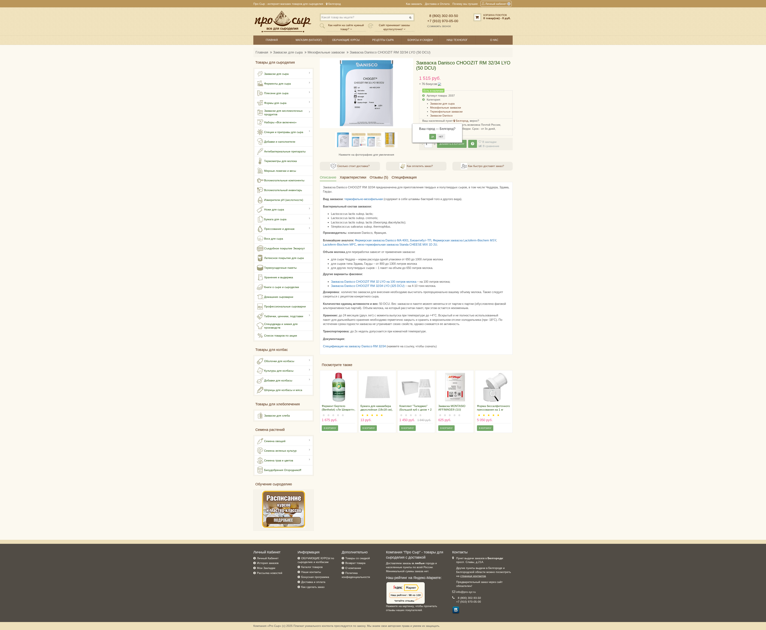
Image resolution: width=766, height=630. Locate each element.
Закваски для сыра (288, 52)
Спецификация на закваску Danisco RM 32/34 (354, 346)
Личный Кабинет (267, 558)
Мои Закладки (266, 568)
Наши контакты (311, 572)
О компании (353, 568)
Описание (328, 177)
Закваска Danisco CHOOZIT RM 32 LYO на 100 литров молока (373, 281)
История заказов (267, 563)
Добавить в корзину (451, 144)
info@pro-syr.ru (466, 591)
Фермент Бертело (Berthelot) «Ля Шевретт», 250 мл (338, 409)
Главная (262, 52)
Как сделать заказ (312, 587)
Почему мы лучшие (465, 3)
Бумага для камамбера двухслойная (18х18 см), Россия (376, 409)
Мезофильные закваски (326, 52)
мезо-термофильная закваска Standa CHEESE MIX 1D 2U (397, 244)
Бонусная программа (315, 577)
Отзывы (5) (379, 177)
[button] (325, 93)
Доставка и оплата (313, 582)
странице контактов (473, 576)
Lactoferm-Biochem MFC (339, 244)
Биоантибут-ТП (420, 240)
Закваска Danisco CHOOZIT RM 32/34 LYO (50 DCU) (390, 52)
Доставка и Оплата (437, 3)
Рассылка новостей (269, 573)
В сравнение (491, 146)
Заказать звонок (440, 26)
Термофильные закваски (446, 111)
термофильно (353, 199)
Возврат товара (355, 563)
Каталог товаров (312, 567)
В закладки (489, 141)
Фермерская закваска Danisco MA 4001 (382, 240)
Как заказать (414, 3)
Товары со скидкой (357, 558)
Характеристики (353, 177)
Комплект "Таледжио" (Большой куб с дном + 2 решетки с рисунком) (415, 409)
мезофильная (373, 199)
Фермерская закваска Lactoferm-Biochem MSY (464, 240)
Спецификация (404, 177)
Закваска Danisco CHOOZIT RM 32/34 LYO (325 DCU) (368, 285)
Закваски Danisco (441, 115)
